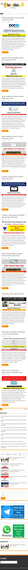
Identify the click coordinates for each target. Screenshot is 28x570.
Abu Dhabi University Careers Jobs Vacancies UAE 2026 (13, 423)
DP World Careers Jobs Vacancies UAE (9, 441)
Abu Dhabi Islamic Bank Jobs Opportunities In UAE (12, 433)
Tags (20, 454)
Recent (3, 454)
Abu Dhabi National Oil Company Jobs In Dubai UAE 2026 (14, 430)
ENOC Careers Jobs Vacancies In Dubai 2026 (11, 443)
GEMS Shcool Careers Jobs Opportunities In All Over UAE (14, 446)
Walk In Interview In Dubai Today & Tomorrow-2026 (12, 416)
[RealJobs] (14, 5)
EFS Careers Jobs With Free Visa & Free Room (11, 427)
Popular (8, 454)
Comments (14, 454)
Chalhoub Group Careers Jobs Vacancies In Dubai (12, 420)
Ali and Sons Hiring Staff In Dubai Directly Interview (12, 437)
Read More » (5, 52)
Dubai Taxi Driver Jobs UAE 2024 (13, 294)
